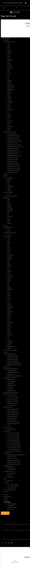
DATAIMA (10, 60)
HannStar (10, 65)
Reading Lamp (11, 477)
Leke (9, 297)
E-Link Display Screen (9, 354)
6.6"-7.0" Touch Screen (13, 438)
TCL (9, 339)
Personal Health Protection (11, 368)
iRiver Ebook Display (13, 359)
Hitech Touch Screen (13, 163)
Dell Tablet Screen (12, 418)
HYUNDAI (10, 289)
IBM (9, 71)
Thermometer (11, 374)
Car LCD (6, 482)
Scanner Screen (8, 427)
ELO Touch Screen (12, 133)
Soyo (9, 337)
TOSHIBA (10, 341)
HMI (5, 478)
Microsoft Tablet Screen (14, 423)
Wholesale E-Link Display (14, 365)
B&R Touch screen (12, 161)
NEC (9, 113)
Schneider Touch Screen (14, 166)
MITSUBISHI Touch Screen (14, 155)
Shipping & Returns (12, 504)
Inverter (10, 73)
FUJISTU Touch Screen (13, 139)
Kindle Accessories (9, 471)
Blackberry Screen (12, 390)
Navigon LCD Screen (13, 401)
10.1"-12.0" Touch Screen (14, 444)
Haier (9, 273)
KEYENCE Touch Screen (14, 168)
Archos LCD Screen (13, 400)
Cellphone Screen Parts (10, 378)
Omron (6, 225)
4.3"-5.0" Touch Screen (13, 433)
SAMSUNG (10, 187)
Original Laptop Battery (10, 232)
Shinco (9, 332)
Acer (9, 238)
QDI (9, 95)
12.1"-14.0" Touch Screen (14, 445)
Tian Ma (10, 100)
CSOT (9, 58)
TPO (9, 104)
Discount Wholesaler (9, 489)
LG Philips (10, 109)
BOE (9, 49)
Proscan (10, 317)
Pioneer (9, 315)
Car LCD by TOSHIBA (13, 486)
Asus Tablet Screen (12, 416)
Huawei (9, 288)
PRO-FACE (10, 480)
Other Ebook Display (13, 361)
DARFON (10, 258)
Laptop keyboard (8, 177)
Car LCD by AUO (12, 488)
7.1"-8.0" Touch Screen (13, 440)
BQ (8, 253)
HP (8, 183)
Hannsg (9, 275)
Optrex (9, 84)
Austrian (10, 249)
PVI (8, 124)
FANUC (9, 64)
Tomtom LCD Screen (13, 398)
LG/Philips (10, 209)
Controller (6, 40)
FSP (9, 267)
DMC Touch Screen (13, 150)
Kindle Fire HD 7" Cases (14, 462)
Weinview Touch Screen (14, 165)
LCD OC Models (8, 192)
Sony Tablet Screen (12, 411)
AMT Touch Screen (12, 143)
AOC (9, 240)
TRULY (9, 106)
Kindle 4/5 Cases (12, 456)
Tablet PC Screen (8, 407)
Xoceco (9, 348)
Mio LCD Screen (12, 405)
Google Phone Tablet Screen (11, 392)
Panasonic (10, 87)
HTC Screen (11, 383)
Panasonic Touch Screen (14, 170)
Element (10, 266)
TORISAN (10, 102)
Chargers (10, 475)
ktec (9, 229)
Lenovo (9, 185)
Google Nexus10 (12, 469)
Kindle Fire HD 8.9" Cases (14, 464)
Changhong (10, 255)
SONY (9, 98)
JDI (8, 76)
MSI (9, 234)
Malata (9, 304)
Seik (9, 328)
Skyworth (10, 333)
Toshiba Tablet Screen (13, 412)
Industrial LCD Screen (9, 42)
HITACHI (10, 67)
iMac (9, 291)
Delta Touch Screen (13, 154)
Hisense (10, 203)
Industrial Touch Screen (10, 132)
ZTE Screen (10, 387)
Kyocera (10, 80)
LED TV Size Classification (10, 196)
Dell (9, 260)
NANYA (10, 82)
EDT (9, 62)
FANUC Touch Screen (13, 148)
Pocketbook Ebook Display (14, 363)
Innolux (9, 122)
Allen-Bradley (7, 38)
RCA (9, 319)
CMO (9, 54)
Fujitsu (9, 269)
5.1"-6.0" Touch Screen (13, 434)
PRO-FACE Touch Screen (14, 144)
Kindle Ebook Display (13, 355)
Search (6, 494)
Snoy (9, 221)
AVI (8, 47)
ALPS (9, 45)
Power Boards (7, 236)
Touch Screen (7, 431)
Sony (9, 335)
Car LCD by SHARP (13, 484)
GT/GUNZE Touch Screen (14, 152)
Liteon (9, 302)
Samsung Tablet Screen (13, 409)
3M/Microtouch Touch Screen (15, 146)
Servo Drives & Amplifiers (10, 350)
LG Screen (10, 389)
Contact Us (10, 509)
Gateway (10, 271)
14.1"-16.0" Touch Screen (14, 447)
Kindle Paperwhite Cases (14, 460)
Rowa (9, 321)
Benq (9, 251)
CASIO (9, 51)
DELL (9, 181)
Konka (9, 295)
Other (9, 130)
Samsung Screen (12, 381)
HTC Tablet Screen (12, 420)
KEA (9, 293)
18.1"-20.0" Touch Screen (14, 451)
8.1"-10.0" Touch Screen (14, 442)
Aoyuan (9, 242)
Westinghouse (11, 346)
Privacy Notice (11, 505)
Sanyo (9, 108)
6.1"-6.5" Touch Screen (13, 436)
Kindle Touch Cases (12, 458)
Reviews (6, 500)
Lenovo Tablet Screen (13, 414)
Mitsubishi (10, 126)
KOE (9, 78)
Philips (9, 91)
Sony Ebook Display (13, 357)
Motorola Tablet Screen (13, 422)
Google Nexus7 (11, 467)
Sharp (9, 115)
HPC (9, 286)
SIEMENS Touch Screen (14, 137)
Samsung (10, 120)
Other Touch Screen (13, 172)
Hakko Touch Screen (13, 157)
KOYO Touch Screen (13, 159)
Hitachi (9, 128)
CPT (9, 56)
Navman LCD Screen (13, 403)
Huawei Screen (11, 385)
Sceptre (9, 326)
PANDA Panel (11, 89)
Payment (6, 491)
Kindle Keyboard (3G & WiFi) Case (16, 455)
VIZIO (9, 344)
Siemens (10, 97)
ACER (9, 43)
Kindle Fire (7, 366)
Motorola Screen (12, 429)
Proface (9, 93)
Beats (9, 231)
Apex (9, 243)
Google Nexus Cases (9, 466)
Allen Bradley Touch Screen (14, 141)
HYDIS (9, 69)
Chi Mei (9, 256)
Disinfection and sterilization (15, 376)
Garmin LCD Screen (13, 396)
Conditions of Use (12, 507)
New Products (8, 496)
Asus (9, 245)
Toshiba (9, 117)
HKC (9, 282)
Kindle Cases (7, 453)
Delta (9, 262)
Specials (6, 498)
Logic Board (7, 198)
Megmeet (10, 306)
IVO (9, 75)
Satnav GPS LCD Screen (10, 394)
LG (8, 111)
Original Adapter (8, 227)
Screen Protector (12, 473)
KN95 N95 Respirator (13, 372)
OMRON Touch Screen (13, 135)
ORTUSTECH (11, 86)
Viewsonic (10, 343)
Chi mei (9, 53)
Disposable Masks (12, 370)
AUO (9, 119)
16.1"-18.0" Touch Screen (14, 449)
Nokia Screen (11, 379)
